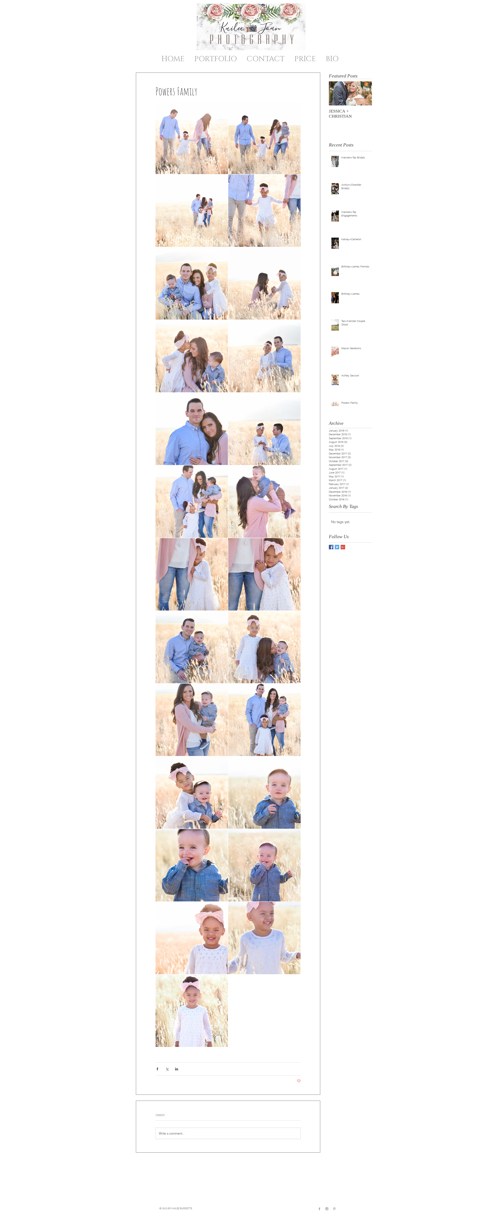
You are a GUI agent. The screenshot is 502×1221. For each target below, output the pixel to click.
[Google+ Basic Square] (343, 547)
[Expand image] (192, 138)
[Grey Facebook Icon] (319, 1209)
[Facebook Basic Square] (331, 547)
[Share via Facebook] (157, 1069)
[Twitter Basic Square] (337, 547)
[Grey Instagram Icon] (327, 1209)
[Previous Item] (335, 93)
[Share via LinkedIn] (176, 1069)
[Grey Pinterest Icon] (334, 1209)
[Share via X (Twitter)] (167, 1069)
